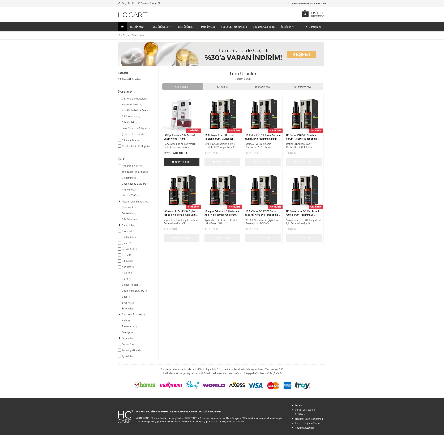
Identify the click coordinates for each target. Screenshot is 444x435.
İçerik (121, 158)
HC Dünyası (137, 26)
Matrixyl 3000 (130, 195)
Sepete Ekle (183, 162)
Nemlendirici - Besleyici (136, 146)
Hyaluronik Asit (132, 165)
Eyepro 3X (128, 302)
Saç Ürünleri (160, 26)
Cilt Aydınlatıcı (130, 140)
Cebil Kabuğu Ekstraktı (135, 183)
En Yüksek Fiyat (303, 86)
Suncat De (128, 344)
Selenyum (128, 332)
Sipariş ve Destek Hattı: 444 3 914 (309, 3)
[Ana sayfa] (122, 26)
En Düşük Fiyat (263, 86)
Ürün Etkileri (125, 91)
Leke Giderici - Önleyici (136, 128)
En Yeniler (222, 86)
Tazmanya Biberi (132, 350)
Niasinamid (129, 207)
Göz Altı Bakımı (131, 122)
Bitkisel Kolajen (131, 284)
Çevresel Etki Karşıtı (134, 134)
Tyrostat (127, 356)
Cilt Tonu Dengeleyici (134, 98)
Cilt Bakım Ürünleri (129, 79)
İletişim (286, 26)
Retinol (127, 255)
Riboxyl (127, 260)
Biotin (126, 278)
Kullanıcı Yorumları (234, 26)
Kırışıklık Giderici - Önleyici (137, 110)
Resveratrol (129, 326)
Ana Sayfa (124, 35)
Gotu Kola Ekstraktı (133, 314)
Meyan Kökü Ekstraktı (135, 201)
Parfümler (208, 26)
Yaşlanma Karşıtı (132, 104)
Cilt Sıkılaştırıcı (131, 116)
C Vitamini (129, 177)
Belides (127, 272)
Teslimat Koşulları (304, 427)
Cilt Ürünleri (186, 26)
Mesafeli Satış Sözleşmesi (309, 418)
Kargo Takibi (127, 3)
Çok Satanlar (182, 86)
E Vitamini (129, 237)
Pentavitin (129, 213)
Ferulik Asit (129, 249)
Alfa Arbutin (129, 219)
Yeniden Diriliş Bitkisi (135, 171)
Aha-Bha (128, 266)
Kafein (126, 320)
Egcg (126, 296)
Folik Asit (128, 308)
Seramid (127, 338)
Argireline (128, 189)
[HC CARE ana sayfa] (133, 14)
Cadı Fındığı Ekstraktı (134, 290)
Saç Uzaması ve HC (264, 26)
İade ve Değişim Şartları (308, 423)
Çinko (126, 243)
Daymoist (128, 231)
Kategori (123, 72)
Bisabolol (128, 225)
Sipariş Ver (316, 26)
